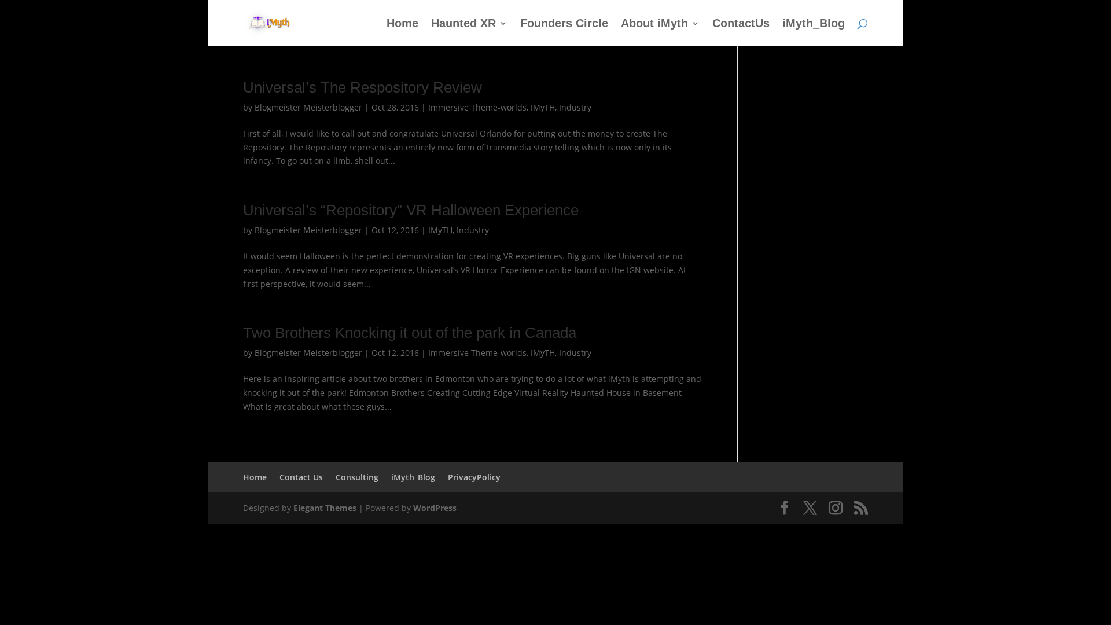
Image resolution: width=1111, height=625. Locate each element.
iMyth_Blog (813, 24)
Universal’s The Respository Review (362, 87)
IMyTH (543, 107)
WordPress (435, 507)
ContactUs (741, 24)
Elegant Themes (324, 507)
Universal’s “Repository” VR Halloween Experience (411, 210)
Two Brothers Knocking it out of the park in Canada (409, 332)
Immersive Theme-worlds (477, 107)
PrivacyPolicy (474, 477)
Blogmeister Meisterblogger (308, 107)
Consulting (357, 477)
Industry (575, 107)
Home (402, 24)
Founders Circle (564, 24)
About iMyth (654, 24)
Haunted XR (463, 24)
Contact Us (301, 477)
